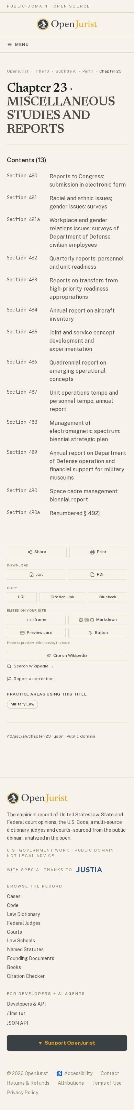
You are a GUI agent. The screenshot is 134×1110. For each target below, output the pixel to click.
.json (59, 736)
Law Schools (21, 940)
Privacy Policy (22, 1092)
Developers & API (26, 1004)
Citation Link (62, 597)
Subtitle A (66, 71)
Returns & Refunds (28, 1083)
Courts (14, 932)
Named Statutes (25, 949)
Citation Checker (26, 976)
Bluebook (107, 597)
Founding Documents (30, 958)
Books (14, 967)
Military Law (22, 704)
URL (21, 597)
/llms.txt (16, 1013)
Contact (110, 1073)
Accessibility (74, 1073)
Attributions (71, 1083)
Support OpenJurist (67, 1043)
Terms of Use (107, 1083)
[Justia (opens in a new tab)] (89, 869)
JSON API (17, 1023)
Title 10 (42, 71)
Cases (14, 896)
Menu (22, 44)
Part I (87, 71)
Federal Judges (24, 923)
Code (13, 905)
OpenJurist (18, 71)
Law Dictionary (23, 914)
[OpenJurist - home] (67, 24)
